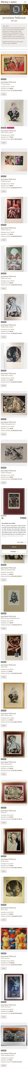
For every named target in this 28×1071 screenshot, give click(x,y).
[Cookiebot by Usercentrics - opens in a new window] (20, 518)
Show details (20, 542)
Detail (3, 94)
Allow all (14, 546)
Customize (13, 551)
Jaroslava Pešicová (8, 82)
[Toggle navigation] (25, 2)
